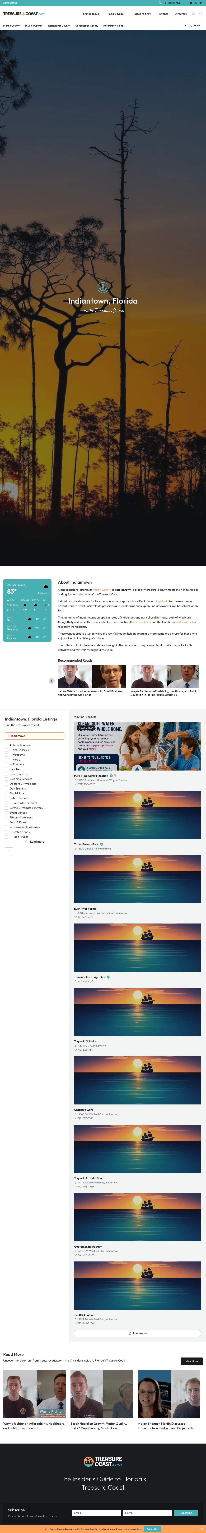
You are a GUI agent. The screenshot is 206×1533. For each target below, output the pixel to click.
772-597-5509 (85, 1255)
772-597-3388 (85, 1118)
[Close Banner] (202, 1529)
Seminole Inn (143, 622)
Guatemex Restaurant (88, 1246)
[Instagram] (196, 3)
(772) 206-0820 (86, 784)
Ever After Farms (85, 908)
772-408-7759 (85, 1186)
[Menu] (194, 14)
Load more (140, 1333)
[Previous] (52, 681)
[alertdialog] (103, 1529)
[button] (185, 26)
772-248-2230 (85, 1323)
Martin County (102, 589)
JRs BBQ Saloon (84, 1315)
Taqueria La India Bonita (89, 1178)
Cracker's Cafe (83, 1110)
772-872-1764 (85, 1049)
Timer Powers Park (86, 844)
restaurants (183, 622)
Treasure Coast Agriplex (89, 977)
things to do (161, 601)
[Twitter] (201, 3)
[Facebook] (191, 3)
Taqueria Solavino (85, 1041)
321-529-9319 (85, 917)
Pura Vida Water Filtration (91, 776)
